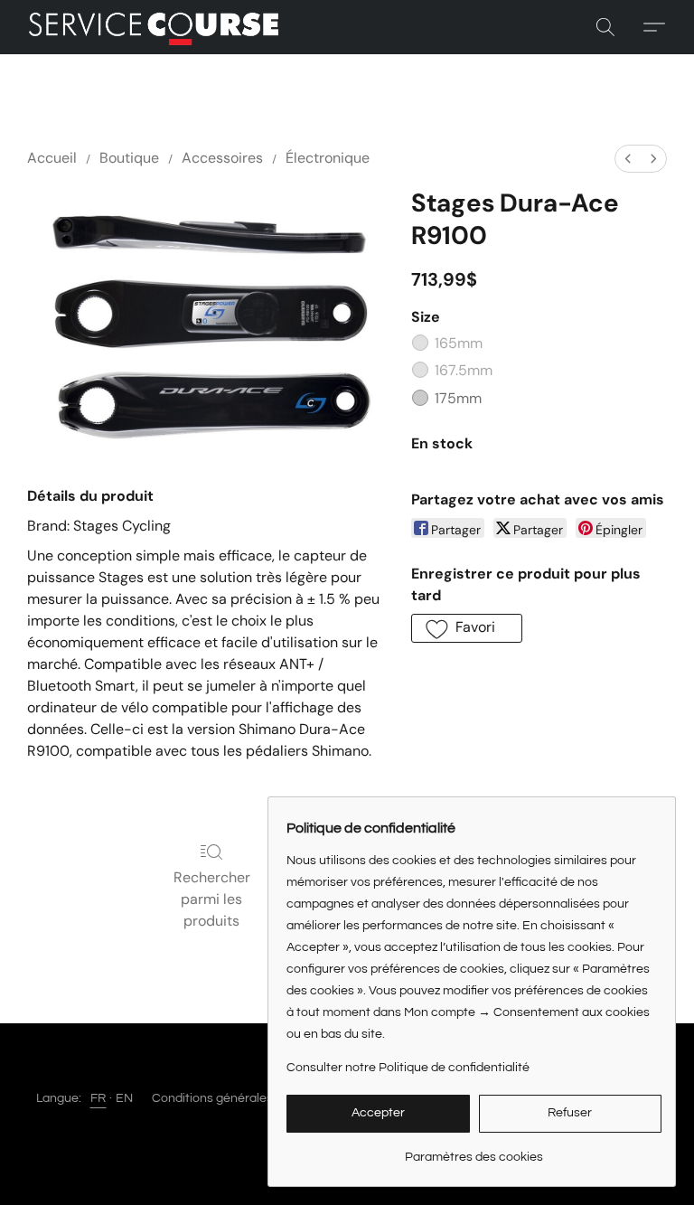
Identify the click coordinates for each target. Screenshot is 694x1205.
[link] (473, 1150)
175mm (458, 398)
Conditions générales (212, 1098)
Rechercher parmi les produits (212, 899)
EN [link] (125, 1098)
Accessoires (222, 157)
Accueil (52, 157)
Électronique (328, 157)
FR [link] (98, 1098)
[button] (153, 27)
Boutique (129, 157)
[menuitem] (628, 159)
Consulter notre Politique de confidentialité (408, 1067)
